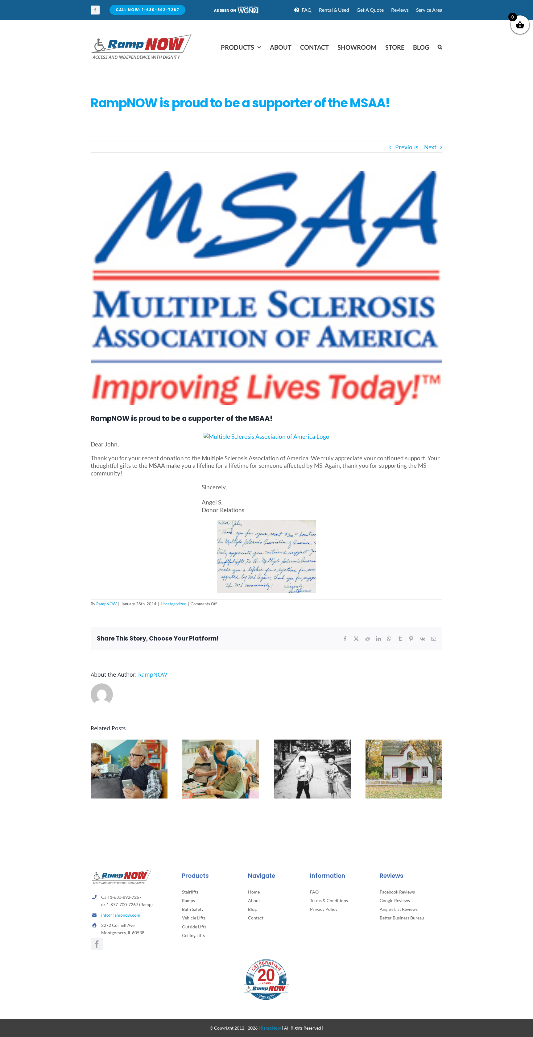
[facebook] (95, 10)
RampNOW (106, 603)
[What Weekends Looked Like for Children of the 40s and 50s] (312, 743)
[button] (440, 47)
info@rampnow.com (120, 915)
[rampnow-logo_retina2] (141, 35)
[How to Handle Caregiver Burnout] (220, 743)
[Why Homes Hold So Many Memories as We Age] (404, 743)
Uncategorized (173, 603)
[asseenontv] (236, 8)
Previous (406, 147)
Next (430, 147)
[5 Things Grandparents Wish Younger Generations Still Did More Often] (129, 743)
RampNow (271, 1028)
